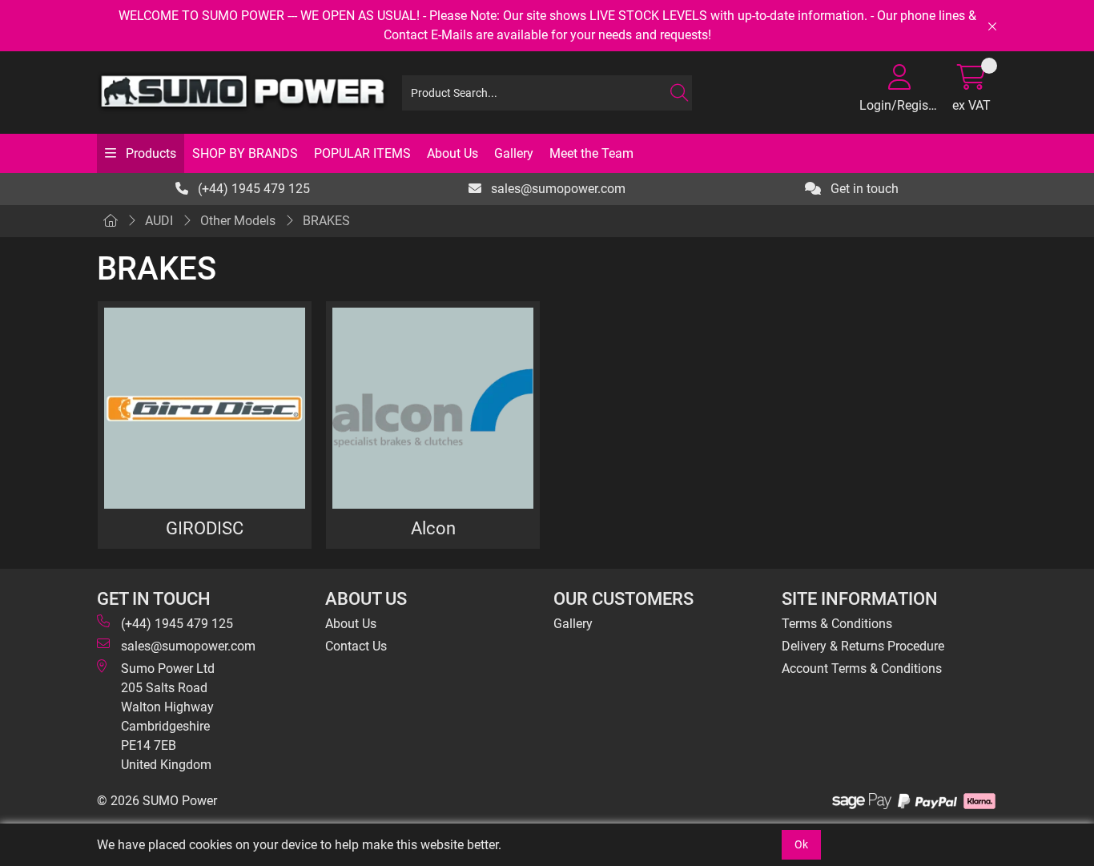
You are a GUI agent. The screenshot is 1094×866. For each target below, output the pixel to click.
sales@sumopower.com (556, 188)
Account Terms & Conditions (862, 668)
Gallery (513, 153)
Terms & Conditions (837, 623)
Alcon (433, 528)
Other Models (238, 220)
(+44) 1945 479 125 (252, 188)
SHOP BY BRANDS (245, 153)
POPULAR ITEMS (362, 153)
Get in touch (863, 188)
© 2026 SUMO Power (157, 800)
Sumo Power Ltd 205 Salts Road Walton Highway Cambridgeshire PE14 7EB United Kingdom (168, 716)
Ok (801, 844)
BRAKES (326, 220)
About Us (452, 153)
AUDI (159, 220)
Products (149, 153)
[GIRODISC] (204, 408)
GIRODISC (204, 528)
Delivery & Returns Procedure (863, 646)
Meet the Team (591, 153)
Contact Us (356, 646)
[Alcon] (432, 408)
